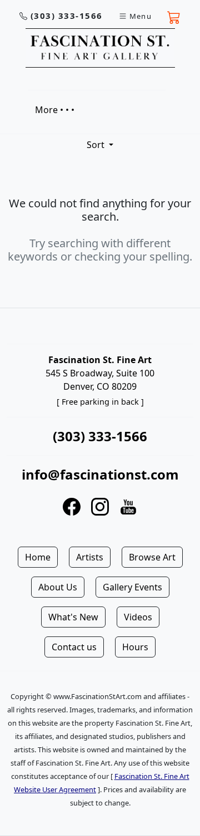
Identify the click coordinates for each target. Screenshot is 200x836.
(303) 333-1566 (67, 15)
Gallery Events (132, 587)
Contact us (74, 647)
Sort (97, 145)
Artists (89, 557)
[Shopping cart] (174, 16)
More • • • (54, 110)
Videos (138, 617)
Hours (135, 647)
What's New (73, 617)
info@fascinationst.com (100, 474)
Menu (140, 16)
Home (38, 557)
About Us (57, 587)
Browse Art (152, 557)
